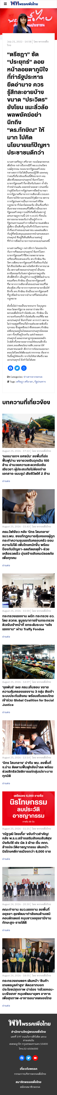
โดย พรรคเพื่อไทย (41, 451)
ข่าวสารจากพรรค (33, 377)
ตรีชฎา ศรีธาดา (24, 382)
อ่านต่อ (6, 481)
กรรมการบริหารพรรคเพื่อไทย (30, 1074)
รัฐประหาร (40, 382)
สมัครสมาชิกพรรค (30, 1087)
